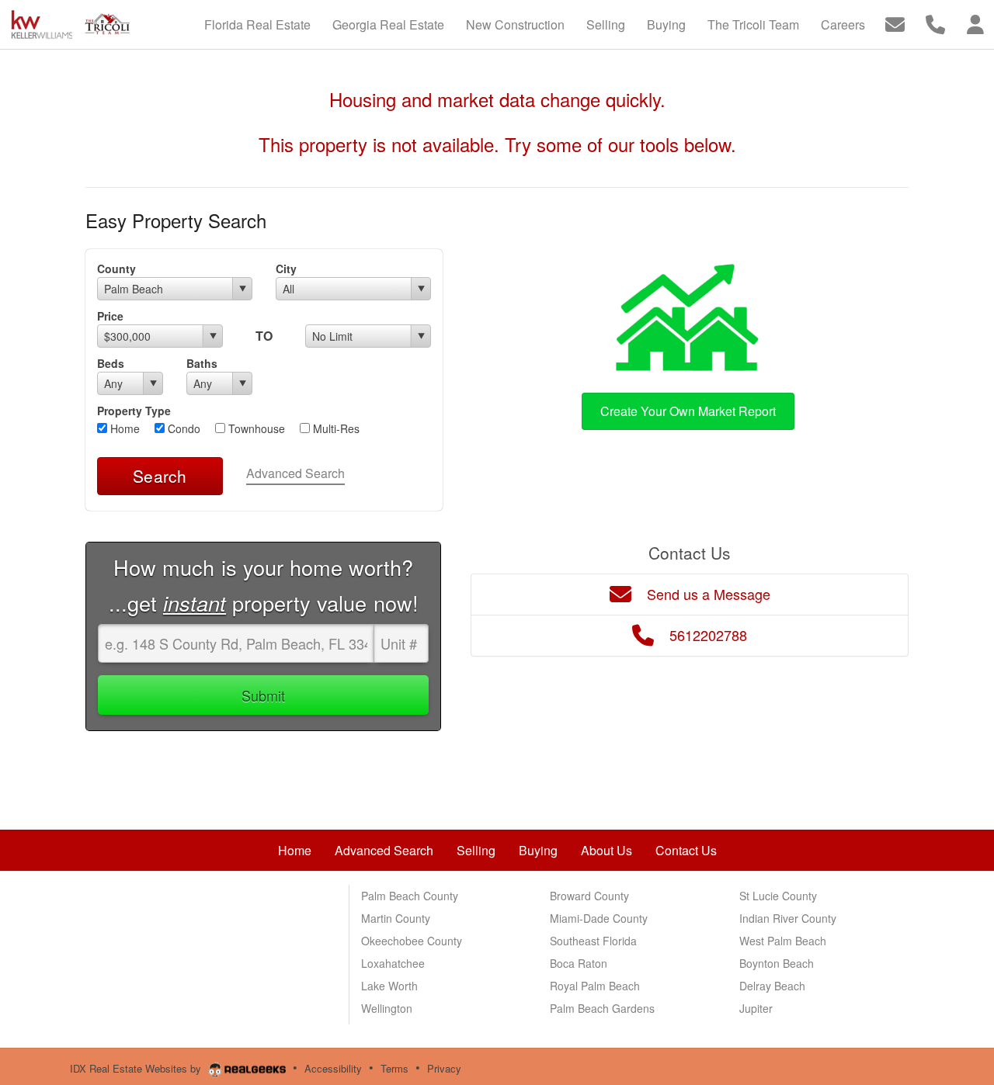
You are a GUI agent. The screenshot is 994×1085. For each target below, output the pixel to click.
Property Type (134, 410)
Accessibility (333, 1068)
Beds (110, 363)
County (116, 268)
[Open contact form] (895, 23)
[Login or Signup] (975, 23)
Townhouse (255, 428)
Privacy (444, 1068)
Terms (394, 1068)
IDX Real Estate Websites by (137, 1068)
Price (110, 316)
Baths (201, 363)
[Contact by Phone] (935, 23)
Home (123, 428)
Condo (182, 428)
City (286, 268)
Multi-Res (335, 428)
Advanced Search (295, 473)
